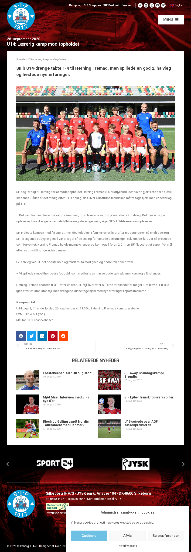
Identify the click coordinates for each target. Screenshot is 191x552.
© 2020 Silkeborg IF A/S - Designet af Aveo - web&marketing (45, 546)
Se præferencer (166, 536)
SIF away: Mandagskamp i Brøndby (144, 374)
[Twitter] (163, 5)
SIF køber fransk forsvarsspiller (149, 397)
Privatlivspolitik (127, 546)
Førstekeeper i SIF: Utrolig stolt (67, 373)
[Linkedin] (146, 5)
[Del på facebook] (21, 336)
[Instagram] (152, 5)
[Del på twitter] (32, 336)
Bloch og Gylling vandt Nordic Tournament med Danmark (66, 423)
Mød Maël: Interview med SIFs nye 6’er (66, 399)
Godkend (89, 536)
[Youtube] (157, 5)
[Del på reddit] (63, 336)
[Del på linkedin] (42, 336)
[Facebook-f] (140, 5)
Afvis (127, 536)
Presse (126, 5)
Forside (20, 59)
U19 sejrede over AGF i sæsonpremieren (141, 423)
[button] (171, 19)
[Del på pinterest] (53, 336)
